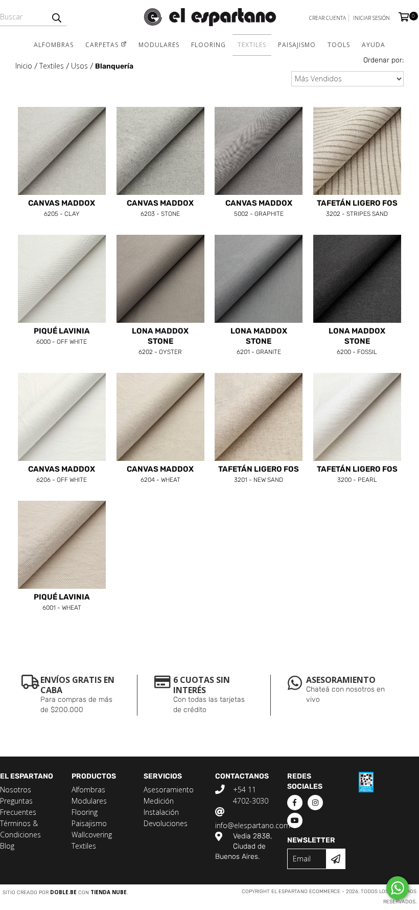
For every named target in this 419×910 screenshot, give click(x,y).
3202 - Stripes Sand (357, 208)
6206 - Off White (61, 474)
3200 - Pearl (357, 474)
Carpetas (103, 44)
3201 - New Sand (258, 474)
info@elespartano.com (252, 825)
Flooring (208, 44)
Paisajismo (297, 44)
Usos (79, 66)
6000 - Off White (62, 336)
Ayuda (373, 44)
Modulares (158, 44)
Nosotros (15, 789)
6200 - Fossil (357, 342)
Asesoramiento (169, 789)
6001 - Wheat (62, 602)
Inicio (23, 66)
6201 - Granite (258, 342)
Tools (339, 44)
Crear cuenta (327, 17)
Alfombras (54, 44)
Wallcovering (92, 834)
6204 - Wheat (160, 474)
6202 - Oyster (160, 342)
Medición (159, 801)
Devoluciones (166, 823)
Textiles (252, 44)
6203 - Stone (160, 208)
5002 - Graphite (258, 208)
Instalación (161, 812)
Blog (7, 846)
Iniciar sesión (371, 17)
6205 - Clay (61, 208)
